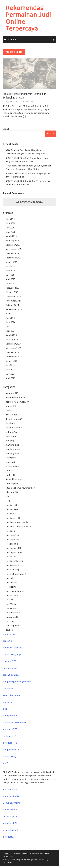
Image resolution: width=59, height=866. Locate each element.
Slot (8, 496)
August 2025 (11, 262)
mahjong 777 (9, 736)
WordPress (25, 859)
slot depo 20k (12, 539)
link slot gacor (10, 816)
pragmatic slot (10, 668)
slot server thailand (12, 647)
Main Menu (13, 39)
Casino (9, 410)
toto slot (10, 621)
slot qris (10, 578)
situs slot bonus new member (20, 487)
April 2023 (10, 378)
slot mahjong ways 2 (16, 573)
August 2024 (11, 313)
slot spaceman (10, 715)
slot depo (10, 530)
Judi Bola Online (14, 427)
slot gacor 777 (10, 729)
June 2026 (10, 223)
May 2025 (10, 274)
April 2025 (10, 279)
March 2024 (11, 335)
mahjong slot (12, 444)
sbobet (9, 470)
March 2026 (11, 236)
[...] (24, 116)
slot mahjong (12, 569)
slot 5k (6, 763)
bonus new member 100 (17, 401)
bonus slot (11, 406)
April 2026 (10, 231)
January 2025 (12, 292)
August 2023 (11, 361)
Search (6, 128)
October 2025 (12, 253)
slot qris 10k (11, 582)
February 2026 (12, 240)
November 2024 (13, 300)
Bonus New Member (15, 397)
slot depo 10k (12, 535)
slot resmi (11, 586)
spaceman (11, 608)
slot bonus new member (17, 522)
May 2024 (10, 326)
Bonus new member (12, 802)
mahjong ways (13, 449)
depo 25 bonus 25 (14, 419)
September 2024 (14, 309)
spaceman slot (13, 612)
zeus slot (10, 629)
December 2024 (13, 296)
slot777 (9, 599)
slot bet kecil (12, 509)
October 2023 (12, 352)
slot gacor (11, 556)
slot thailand (12, 595)
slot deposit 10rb (14, 552)
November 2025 (13, 249)
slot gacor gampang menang (17, 681)
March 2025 (11, 283)
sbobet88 (10, 474)
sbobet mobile (10, 809)
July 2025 (10, 266)
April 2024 (10, 330)
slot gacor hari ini (14, 560)
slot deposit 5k (10, 823)
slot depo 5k (12, 543)
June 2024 (10, 322)
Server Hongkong (14, 479)
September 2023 (14, 356)
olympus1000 (12, 466)
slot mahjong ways (12, 654)
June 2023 (10, 369)
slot (5, 708)
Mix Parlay (10, 457)
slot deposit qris (11, 796)
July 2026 (10, 219)
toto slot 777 (9, 661)
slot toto (7, 702)
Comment (29, 101)
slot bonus (11, 513)
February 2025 (12, 287)
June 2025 (10, 270)
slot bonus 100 (13, 518)
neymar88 (10, 461)
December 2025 (13, 244)
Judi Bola (10, 423)
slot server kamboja (15, 591)
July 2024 (10, 318)
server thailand (10, 829)
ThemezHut (8, 862)
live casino (11, 436)
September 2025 (14, 257)
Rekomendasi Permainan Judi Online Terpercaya (28, 18)
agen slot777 (12, 393)
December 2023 (13, 343)
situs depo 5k (12, 483)
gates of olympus (11, 695)
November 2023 (13, 348)
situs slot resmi (10, 742)
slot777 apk (11, 603)
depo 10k (7, 640)
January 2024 (12, 339)
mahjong (10, 440)
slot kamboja (12, 565)
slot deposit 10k (13, 548)
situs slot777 (12, 492)
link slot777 (11, 431)
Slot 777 (10, 500)
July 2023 (10, 365)
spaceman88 (12, 616)
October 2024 (12, 305)
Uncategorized (13, 625)
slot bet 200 (11, 504)
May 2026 (10, 227)
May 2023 (10, 373)
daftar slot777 (12, 414)
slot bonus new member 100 (19, 526)
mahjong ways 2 (13, 453)
